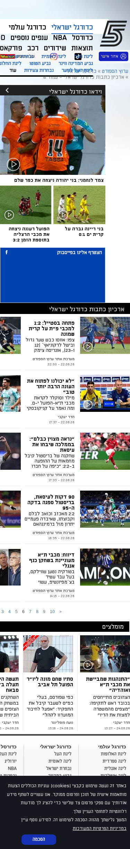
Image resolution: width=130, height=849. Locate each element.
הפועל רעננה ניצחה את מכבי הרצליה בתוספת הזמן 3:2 (29, 234)
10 (52, 611)
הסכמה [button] (39, 839)
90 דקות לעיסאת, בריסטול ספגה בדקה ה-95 (51, 502)
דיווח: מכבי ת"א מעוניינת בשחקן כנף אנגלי (52, 560)
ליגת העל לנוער (77, 70)
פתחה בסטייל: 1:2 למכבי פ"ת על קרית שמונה (52, 329)
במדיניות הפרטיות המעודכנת (100, 828)
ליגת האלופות (113, 754)
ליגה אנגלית (115, 768)
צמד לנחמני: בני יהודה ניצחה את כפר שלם (59, 180)
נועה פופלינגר (62, 722)
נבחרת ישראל (20, 56)
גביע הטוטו (40, 63)
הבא (60, 612)
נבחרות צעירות (39, 70)
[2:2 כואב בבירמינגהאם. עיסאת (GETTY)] (105, 509)
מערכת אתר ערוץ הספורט (54, 475)
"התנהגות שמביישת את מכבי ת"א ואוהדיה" (108, 685)
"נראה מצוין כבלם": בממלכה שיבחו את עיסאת (52, 444)
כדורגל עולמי (27, 27)
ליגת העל (83, 56)
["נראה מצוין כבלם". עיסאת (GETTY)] (105, 451)
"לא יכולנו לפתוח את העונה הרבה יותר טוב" (51, 386)
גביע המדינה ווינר (76, 63)
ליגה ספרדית (114, 761)
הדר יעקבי (66, 417)
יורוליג (11, 761)
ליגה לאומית (54, 56)
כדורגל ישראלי (72, 27)
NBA (12, 768)
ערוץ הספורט (114, 33)
